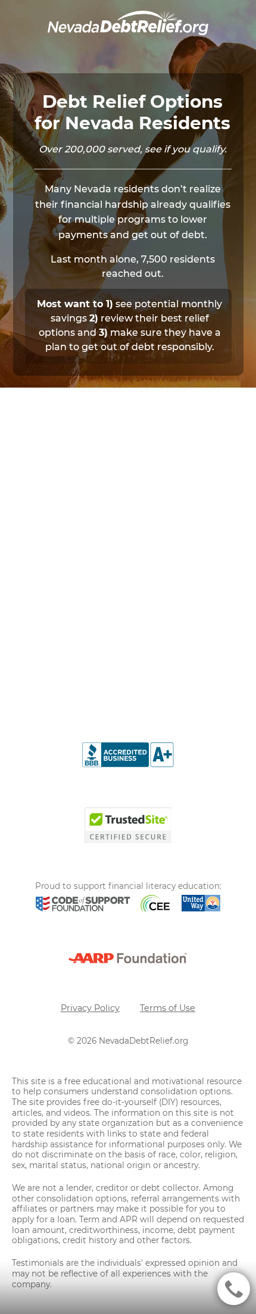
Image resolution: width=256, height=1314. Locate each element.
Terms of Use (167, 1008)
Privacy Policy (90, 1008)
